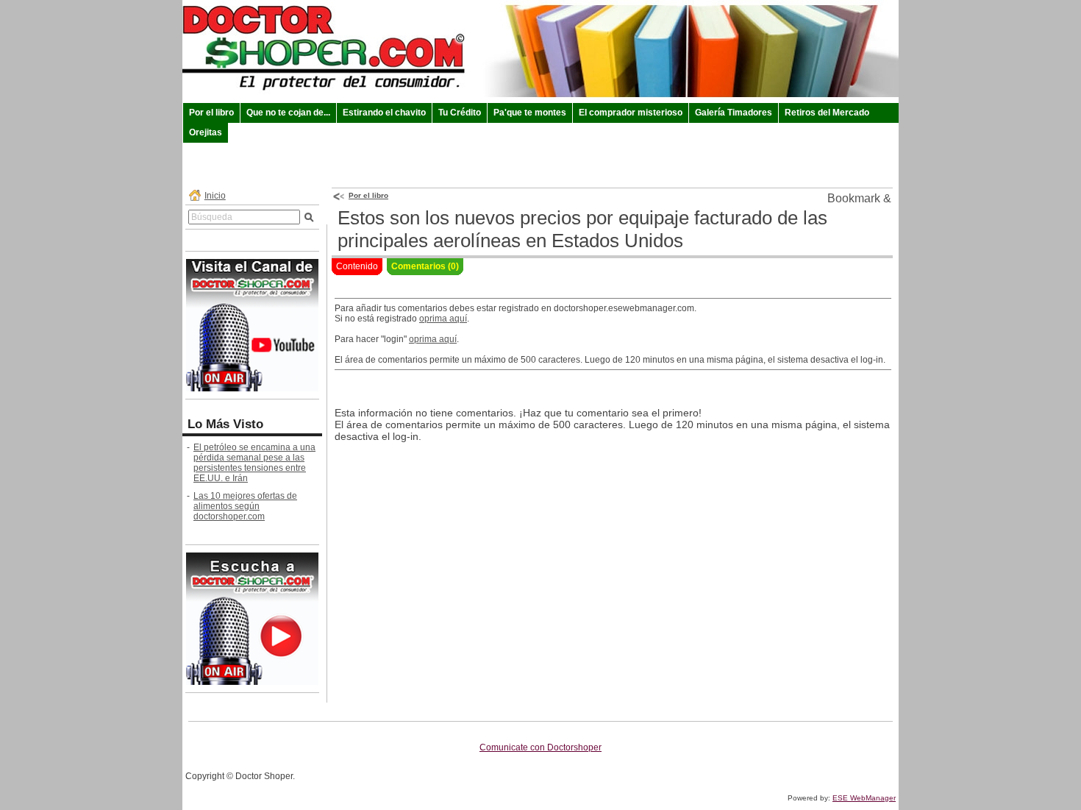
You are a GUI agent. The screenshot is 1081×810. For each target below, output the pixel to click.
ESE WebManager (864, 798)
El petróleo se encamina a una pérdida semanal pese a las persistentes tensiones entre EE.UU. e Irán (254, 462)
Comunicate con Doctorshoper (540, 747)
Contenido (357, 266)
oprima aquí (443, 318)
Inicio (215, 196)
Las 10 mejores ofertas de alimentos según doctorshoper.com (245, 506)
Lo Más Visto (225, 424)
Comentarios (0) (425, 266)
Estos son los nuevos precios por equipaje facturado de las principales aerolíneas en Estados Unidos (582, 229)
